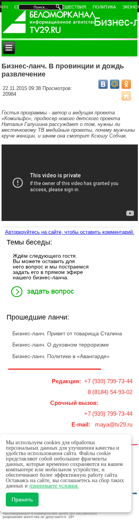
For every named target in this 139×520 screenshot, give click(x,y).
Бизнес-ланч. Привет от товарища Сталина (67, 333)
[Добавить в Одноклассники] (126, 84)
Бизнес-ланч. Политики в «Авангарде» (61, 356)
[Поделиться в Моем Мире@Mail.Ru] (114, 84)
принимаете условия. (54, 486)
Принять (22, 499)
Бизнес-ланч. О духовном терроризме (60, 345)
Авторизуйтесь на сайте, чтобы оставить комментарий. (69, 232)
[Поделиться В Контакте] (103, 84)
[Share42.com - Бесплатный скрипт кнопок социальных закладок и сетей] (126, 95)
